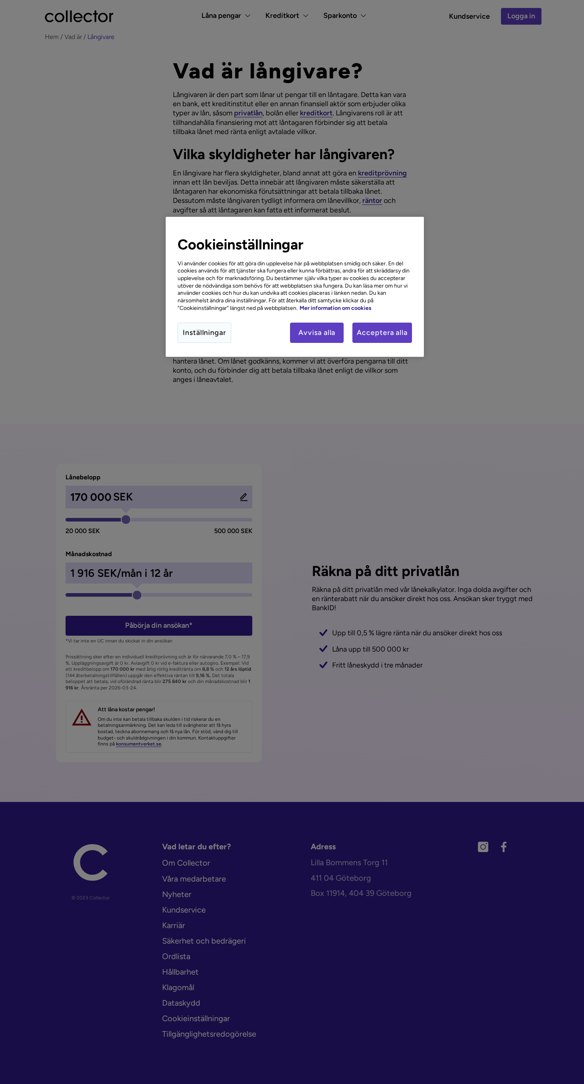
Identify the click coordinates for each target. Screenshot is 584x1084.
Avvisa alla (316, 332)
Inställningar (204, 332)
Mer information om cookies (335, 307)
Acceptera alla (382, 332)
